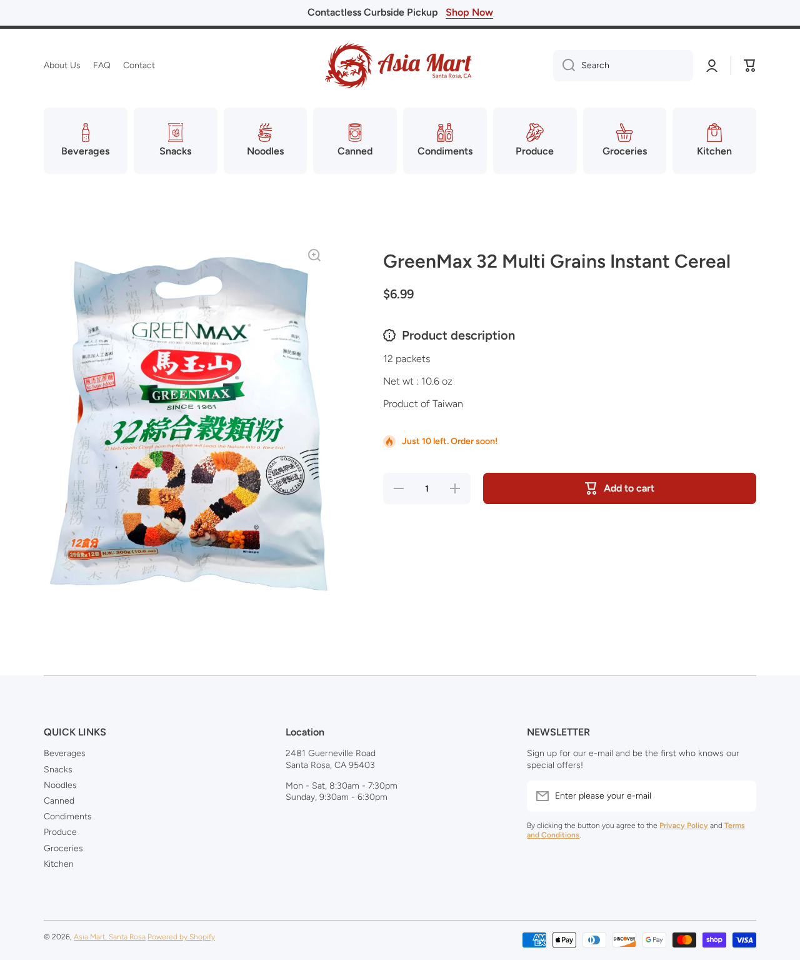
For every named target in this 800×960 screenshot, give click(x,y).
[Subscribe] (740, 796)
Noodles (60, 785)
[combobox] (623, 65)
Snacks (58, 769)
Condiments (68, 816)
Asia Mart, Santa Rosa (110, 936)
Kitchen (59, 864)
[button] (750, 65)
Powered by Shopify (181, 936)
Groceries (63, 848)
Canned (59, 801)
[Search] (564, 65)
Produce (60, 832)
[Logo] (400, 65)
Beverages (65, 753)
